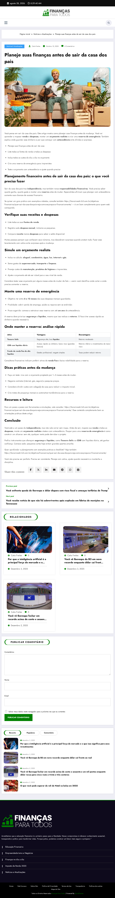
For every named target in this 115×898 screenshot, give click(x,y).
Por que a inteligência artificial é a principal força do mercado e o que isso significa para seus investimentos (27, 561)
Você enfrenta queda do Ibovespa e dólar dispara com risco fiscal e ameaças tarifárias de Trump (57, 490)
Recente (12, 732)
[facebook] (30, 470)
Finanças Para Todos (58, 893)
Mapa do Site (55, 889)
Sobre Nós (34, 886)
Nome (6, 680)
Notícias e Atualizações (14, 46)
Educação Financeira (14, 846)
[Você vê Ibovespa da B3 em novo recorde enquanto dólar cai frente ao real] (85, 539)
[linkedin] (46, 470)
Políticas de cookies (95, 886)
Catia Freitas (36, 46)
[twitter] (38, 470)
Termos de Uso (66, 886)
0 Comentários (69, 46)
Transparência (80, 886)
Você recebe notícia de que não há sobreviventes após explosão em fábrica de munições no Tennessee (55, 502)
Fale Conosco (22, 886)
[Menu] (6, 23)
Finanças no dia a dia (14, 859)
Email (6, 696)
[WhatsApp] (70, 470)
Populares (31, 732)
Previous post (11, 486)
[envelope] (54, 470)
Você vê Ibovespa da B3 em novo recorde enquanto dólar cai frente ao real (83, 561)
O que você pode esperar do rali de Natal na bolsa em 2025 (49, 785)
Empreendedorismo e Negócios (19, 853)
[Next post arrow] (108, 502)
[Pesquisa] (109, 23)
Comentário (49, 732)
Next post (10, 496)
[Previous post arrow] (108, 488)
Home (11, 886)
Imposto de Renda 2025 (15, 865)
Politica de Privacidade (50, 886)
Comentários (9, 652)
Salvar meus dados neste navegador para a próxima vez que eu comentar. (37, 711)
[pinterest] (62, 470)
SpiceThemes (79, 893)
